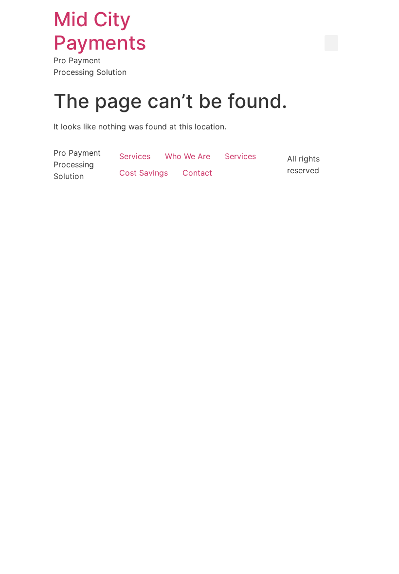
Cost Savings (143, 173)
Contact (197, 173)
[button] (331, 43)
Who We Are (187, 156)
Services (134, 156)
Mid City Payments (100, 30)
